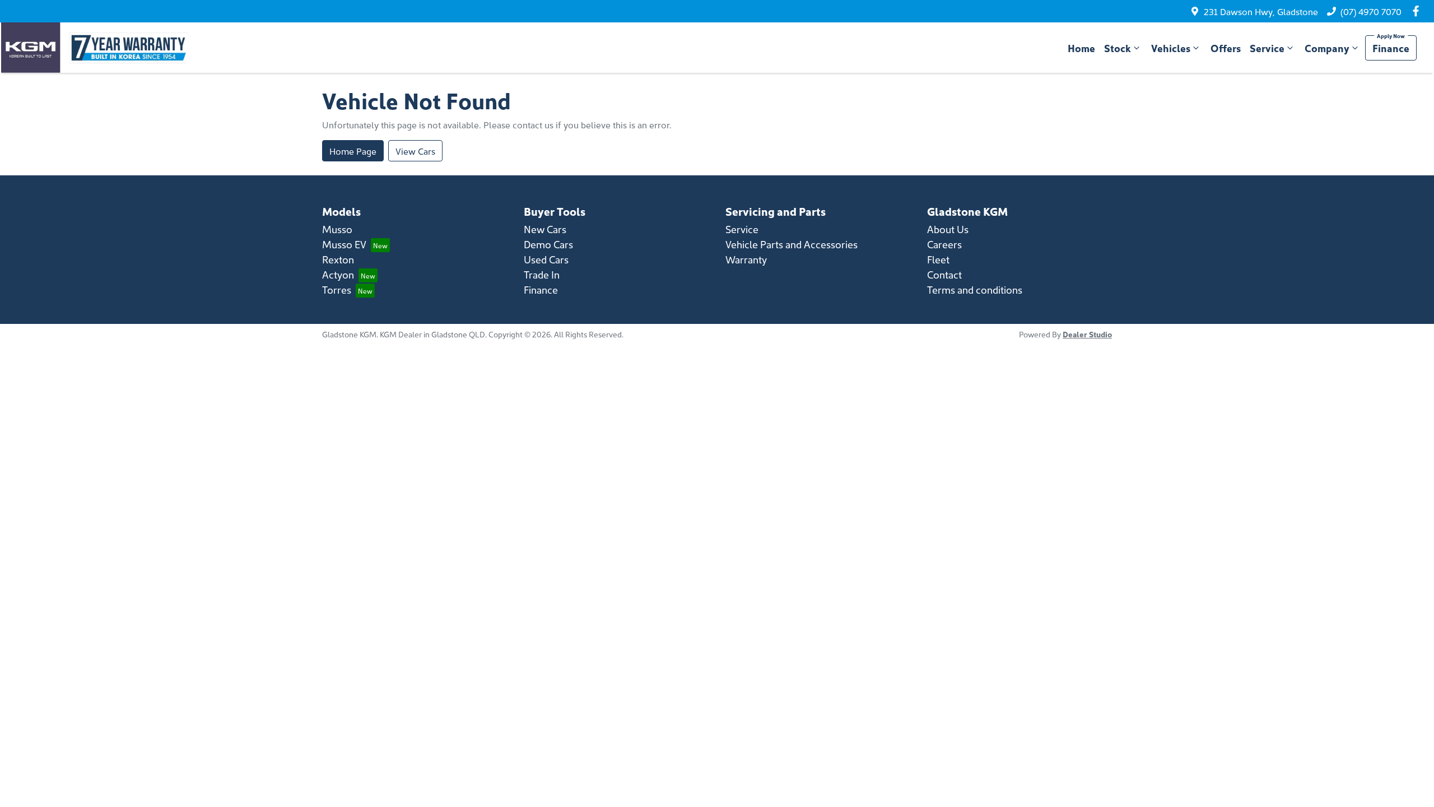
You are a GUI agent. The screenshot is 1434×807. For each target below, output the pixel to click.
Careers (944, 244)
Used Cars (546, 259)
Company (1327, 48)
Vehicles (1170, 48)
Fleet (938, 259)
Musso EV (344, 244)
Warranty (746, 259)
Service (1267, 48)
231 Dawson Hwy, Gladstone (1261, 11)
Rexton (338, 259)
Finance (1390, 48)
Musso (337, 229)
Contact (944, 274)
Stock (1117, 48)
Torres (336, 289)
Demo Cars (548, 244)
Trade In (542, 274)
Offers (1225, 48)
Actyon (338, 274)
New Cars (545, 229)
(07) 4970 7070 (1371, 11)
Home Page (352, 151)
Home (1081, 48)
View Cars (415, 151)
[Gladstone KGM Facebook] (1418, 11)
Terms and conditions (974, 289)
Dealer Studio (1087, 334)
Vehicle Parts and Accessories (791, 244)
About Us (948, 229)
